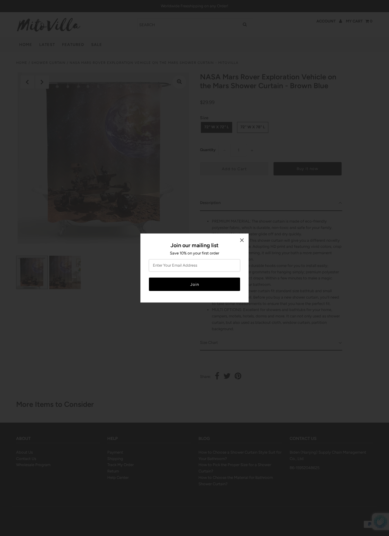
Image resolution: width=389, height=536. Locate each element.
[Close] (242, 240)
